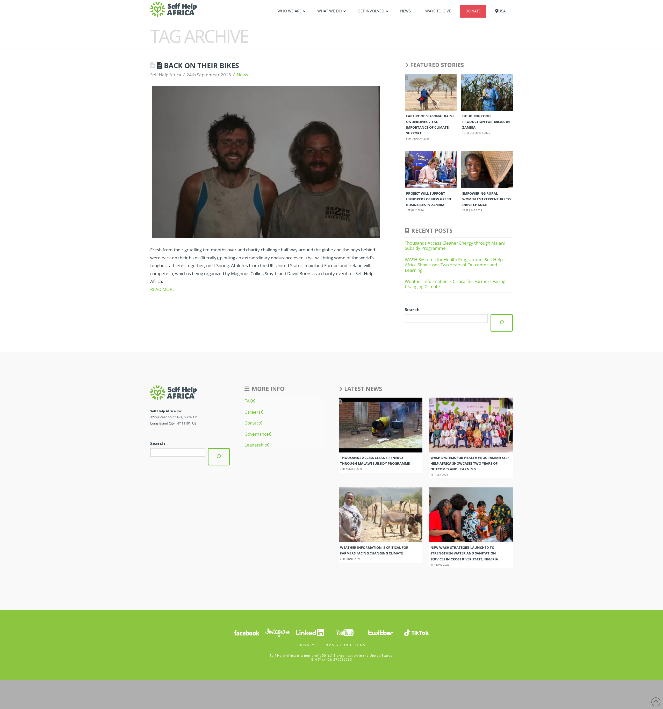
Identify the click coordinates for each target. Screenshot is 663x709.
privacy (306, 644)
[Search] (502, 322)
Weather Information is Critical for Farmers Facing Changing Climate (455, 283)
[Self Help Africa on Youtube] (345, 632)
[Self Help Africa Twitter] (380, 632)
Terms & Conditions (343, 644)
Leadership (255, 445)
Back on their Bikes (201, 65)
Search (412, 309)
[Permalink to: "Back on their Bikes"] (266, 162)
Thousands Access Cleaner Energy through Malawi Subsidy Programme (455, 245)
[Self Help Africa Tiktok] (416, 632)
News (242, 75)
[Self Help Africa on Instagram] (278, 632)
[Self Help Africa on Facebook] (246, 632)
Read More (162, 289)
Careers (252, 412)
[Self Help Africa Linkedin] (309, 632)
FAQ (248, 401)
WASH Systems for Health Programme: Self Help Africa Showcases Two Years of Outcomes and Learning (454, 265)
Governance (256, 434)
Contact (252, 423)
